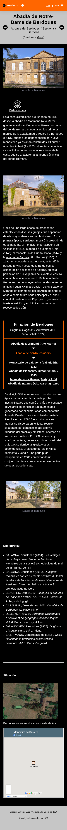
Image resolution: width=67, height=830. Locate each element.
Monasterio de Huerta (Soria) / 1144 (33, 379)
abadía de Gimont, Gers (43, 248)
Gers (40, 37)
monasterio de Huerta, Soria (33, 253)
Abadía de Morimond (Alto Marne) (33, 343)
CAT (48, 5)
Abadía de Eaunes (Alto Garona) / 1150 (33, 383)
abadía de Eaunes (17, 257)
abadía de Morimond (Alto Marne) (36, 121)
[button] (62, 5)
